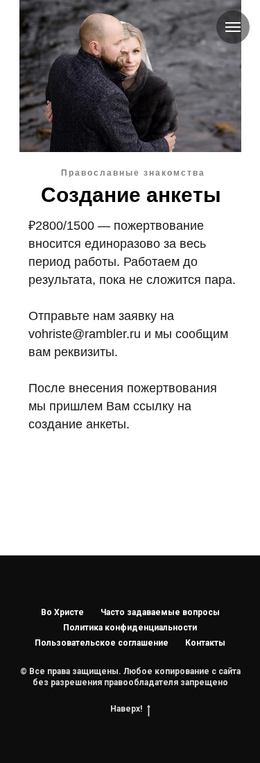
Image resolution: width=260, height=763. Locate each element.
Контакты (205, 643)
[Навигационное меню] (233, 27)
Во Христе (62, 612)
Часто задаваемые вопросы (160, 612)
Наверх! (126, 709)
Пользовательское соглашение (101, 643)
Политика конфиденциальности (130, 627)
